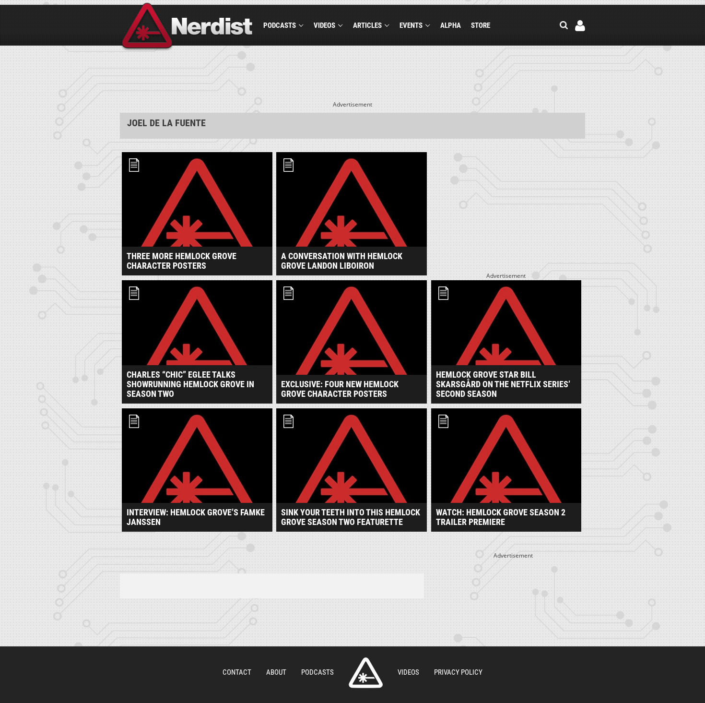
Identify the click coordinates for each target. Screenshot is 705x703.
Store (480, 25)
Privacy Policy (458, 672)
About (276, 672)
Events (411, 25)
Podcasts (279, 25)
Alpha (450, 25)
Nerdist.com (366, 672)
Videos (324, 25)
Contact (237, 672)
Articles (367, 25)
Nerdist (187, 27)
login (580, 25)
